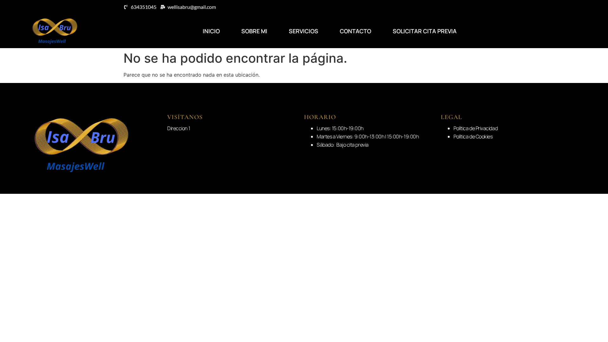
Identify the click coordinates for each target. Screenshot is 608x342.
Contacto (355, 31)
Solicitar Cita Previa (425, 31)
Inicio (211, 31)
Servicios (303, 31)
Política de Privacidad (475, 128)
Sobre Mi (254, 31)
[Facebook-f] (575, 31)
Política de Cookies (472, 136)
